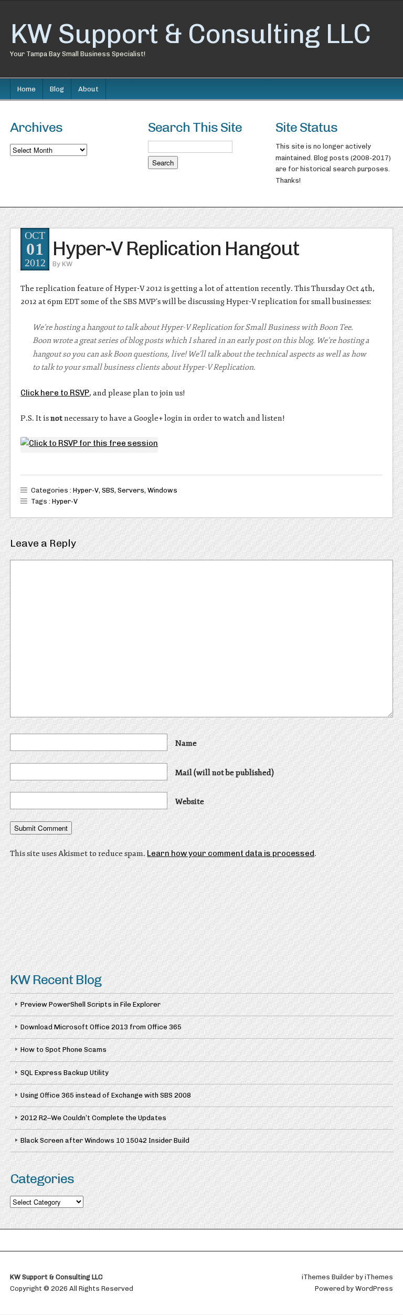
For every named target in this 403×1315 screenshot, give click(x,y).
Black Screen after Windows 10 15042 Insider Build (104, 1140)
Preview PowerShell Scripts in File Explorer (90, 1004)
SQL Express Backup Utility (64, 1073)
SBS (108, 490)
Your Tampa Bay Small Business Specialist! (77, 54)
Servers (131, 490)
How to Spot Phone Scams (63, 1049)
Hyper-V (86, 490)
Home (26, 89)
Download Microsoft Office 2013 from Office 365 (101, 1027)
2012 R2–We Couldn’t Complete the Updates (93, 1118)
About (88, 89)
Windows (162, 490)
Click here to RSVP (54, 393)
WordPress (374, 1288)
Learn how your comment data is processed (230, 853)
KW (67, 264)
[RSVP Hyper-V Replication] (89, 443)
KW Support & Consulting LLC (190, 34)
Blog (57, 89)
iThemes (379, 1277)
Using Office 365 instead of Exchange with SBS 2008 (105, 1095)
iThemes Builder (328, 1277)
